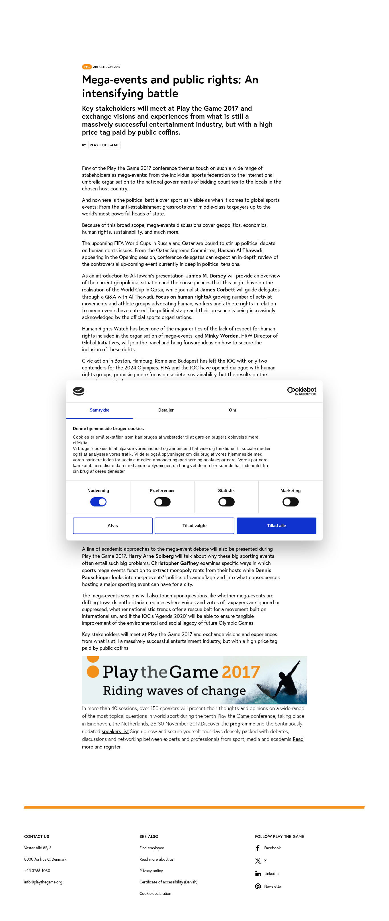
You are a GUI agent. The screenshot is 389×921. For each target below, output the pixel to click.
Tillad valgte (194, 525)
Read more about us (156, 859)
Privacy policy (151, 870)
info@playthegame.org (43, 882)
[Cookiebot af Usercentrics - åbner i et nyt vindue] (291, 391)
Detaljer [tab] (166, 410)
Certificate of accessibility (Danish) (168, 882)
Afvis (113, 525)
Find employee (152, 847)
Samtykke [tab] (99, 410)
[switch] (162, 502)
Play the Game (104, 145)
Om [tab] (232, 410)
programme (242, 723)
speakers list (115, 731)
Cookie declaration (155, 893)
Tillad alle (276, 525)
